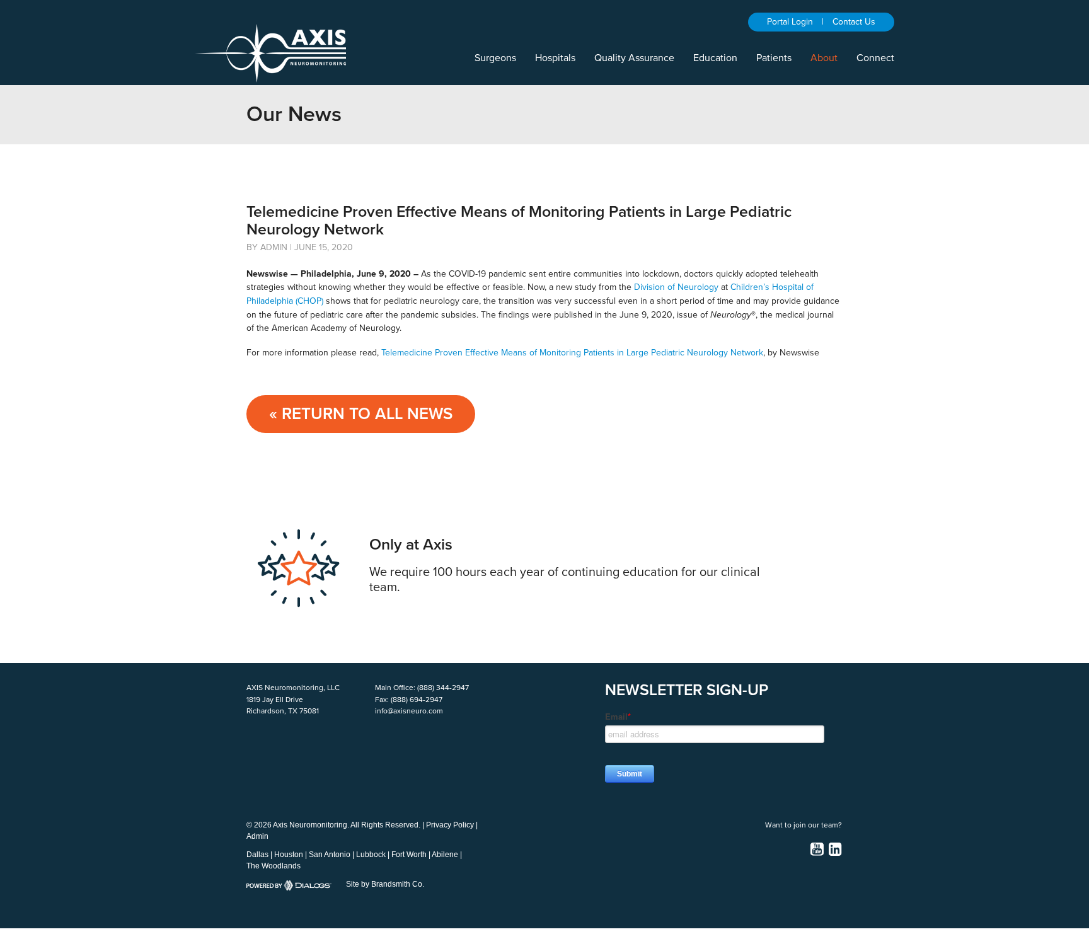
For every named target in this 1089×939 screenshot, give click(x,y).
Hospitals (555, 58)
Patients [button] (774, 58)
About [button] (824, 58)
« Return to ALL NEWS (360, 413)
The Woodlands (273, 865)
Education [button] (715, 58)
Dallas (257, 854)
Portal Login (790, 21)
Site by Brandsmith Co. (385, 884)
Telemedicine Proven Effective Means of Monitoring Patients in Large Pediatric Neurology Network (572, 352)
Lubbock (371, 854)
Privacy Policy (450, 825)
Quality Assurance (634, 58)
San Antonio (329, 854)
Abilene (445, 854)
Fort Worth (409, 854)
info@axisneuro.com (409, 710)
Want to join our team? (803, 825)
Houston (288, 854)
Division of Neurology (676, 287)
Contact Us (854, 21)
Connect (875, 58)
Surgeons (495, 58)
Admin (257, 836)
